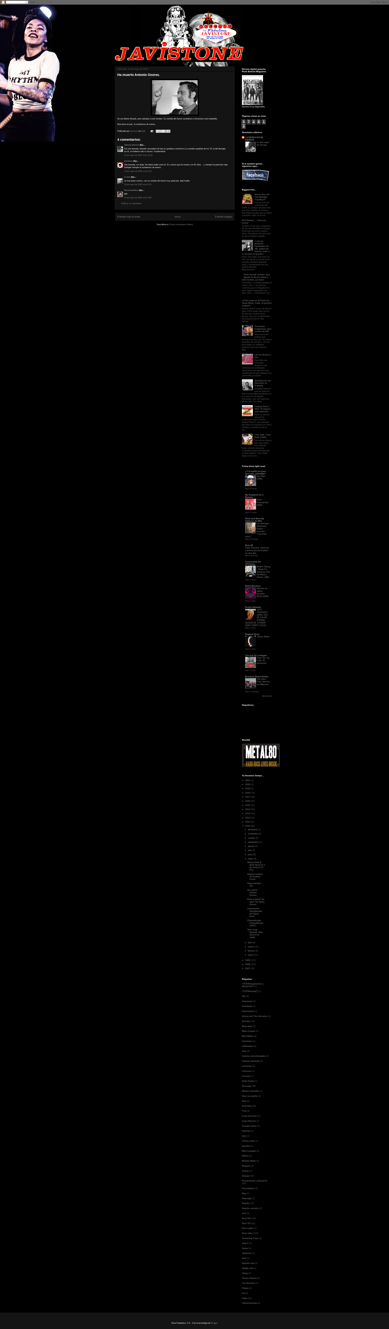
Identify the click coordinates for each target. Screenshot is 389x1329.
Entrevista (246, 1106)
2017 (248, 797)
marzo (251, 946)
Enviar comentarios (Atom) (181, 224)
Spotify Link (247, 1268)
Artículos (246, 1021)
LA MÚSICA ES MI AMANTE (254, 138)
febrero (251, 951)
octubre (252, 838)
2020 (248, 784)
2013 (248, 813)
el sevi (127, 177)
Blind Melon (247, 1036)
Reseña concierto (250, 1208)
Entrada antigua (223, 216)
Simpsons (246, 1253)
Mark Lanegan (249, 1151)
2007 (248, 968)
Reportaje (246, 1198)
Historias (246, 1131)
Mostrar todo (267, 696)
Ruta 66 (249, 545)
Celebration (247, 1046)
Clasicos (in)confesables (253, 1056)
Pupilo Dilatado (253, 607)
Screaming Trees (250, 1238)
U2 (243, 1293)
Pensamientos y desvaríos (254, 1180)
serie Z (245, 1243)
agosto (251, 846)
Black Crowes (248, 1031)
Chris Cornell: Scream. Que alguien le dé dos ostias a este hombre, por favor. (256, 277)
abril (250, 942)
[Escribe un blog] (160, 131)
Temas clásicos (249, 1278)
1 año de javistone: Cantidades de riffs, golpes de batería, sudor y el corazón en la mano (256, 247)
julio (250, 850)
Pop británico (248, 1188)
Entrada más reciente (128, 216)
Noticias (246, 1176)
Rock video (247, 1233)
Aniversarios (248, 1011)
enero (251, 955)
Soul (244, 1258)
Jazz (244, 1136)
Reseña (245, 1203)
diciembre (253, 829)
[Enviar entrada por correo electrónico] (152, 131)
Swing (245, 1273)
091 (244, 996)
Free (244, 1111)
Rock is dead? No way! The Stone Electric (256, 902)
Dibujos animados (250, 1091)
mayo (251, 858)
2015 (248, 805)
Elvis (244, 1101)
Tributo (245, 1288)
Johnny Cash (248, 1141)
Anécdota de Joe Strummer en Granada (263, 383)
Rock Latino (247, 1228)
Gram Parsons (249, 1121)
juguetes (246, 1146)
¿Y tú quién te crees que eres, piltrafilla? (255, 472)
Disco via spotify (249, 1096)
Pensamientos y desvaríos (253, 985)
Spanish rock (248, 1263)
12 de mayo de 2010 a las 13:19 (138, 155)
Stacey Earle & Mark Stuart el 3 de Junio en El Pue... (256, 866)
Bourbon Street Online (256, 676)
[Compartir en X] (163, 131)
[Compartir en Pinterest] (168, 131)
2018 (248, 792)
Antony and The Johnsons (254, 1016)
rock (244, 1213)
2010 (248, 826)
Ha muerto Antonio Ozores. (252, 892)
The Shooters (248, 1283)
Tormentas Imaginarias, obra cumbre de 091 (263, 329)
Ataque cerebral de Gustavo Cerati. (255, 876)
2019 (248, 788)
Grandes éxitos (249, 1126)
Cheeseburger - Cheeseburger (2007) (255, 923)
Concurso (246, 1071)
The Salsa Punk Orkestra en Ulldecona (263, 681)
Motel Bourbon (253, 586)
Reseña (250, 991)
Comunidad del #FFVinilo (253, 562)
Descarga (246, 1086)
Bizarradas (247, 1026)
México (245, 1156)
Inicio (178, 216)
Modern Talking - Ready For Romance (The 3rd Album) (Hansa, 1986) (263, 571)
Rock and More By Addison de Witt (254, 519)
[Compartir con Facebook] (165, 131)
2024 (248, 780)
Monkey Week (249, 1161)
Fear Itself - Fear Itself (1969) (263, 435)
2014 (248, 809)
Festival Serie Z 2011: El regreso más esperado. (262, 409)
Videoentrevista (249, 1303)
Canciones (247, 1041)
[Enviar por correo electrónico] (157, 131)
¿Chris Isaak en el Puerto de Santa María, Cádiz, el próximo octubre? (257, 303)
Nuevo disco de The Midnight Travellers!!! (262, 197)
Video (244, 1298)
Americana (247, 1001)
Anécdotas (247, 1006)
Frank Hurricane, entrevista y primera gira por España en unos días (257, 550)
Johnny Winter (263, 636)
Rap (244, 1193)
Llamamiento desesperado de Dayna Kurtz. (254, 912)
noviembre (253, 833)
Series (245, 1248)
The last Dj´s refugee (256, 655)
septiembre (253, 842)
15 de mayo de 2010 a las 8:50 (137, 198)
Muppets (246, 1166)
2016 (248, 801)
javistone (128, 161)
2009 (248, 960)
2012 (248, 817)
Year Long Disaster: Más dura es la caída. (255, 933)
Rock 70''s (247, 1223)
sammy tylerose (131, 145)
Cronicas (246, 1076)
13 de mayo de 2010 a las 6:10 (137, 171)
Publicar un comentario (131, 203)
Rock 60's (246, 1218)
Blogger (214, 1323)
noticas (245, 1171)
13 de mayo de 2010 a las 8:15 (137, 184)
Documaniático (131, 190)
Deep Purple (248, 1081)
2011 (247, 822)
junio (250, 854)
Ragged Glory (252, 634)
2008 (248, 964)
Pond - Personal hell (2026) (262, 502)
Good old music (249, 1116)
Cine (244, 1051)
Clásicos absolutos (251, 1061)
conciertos (247, 1066)
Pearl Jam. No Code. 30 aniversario (263, 660)
